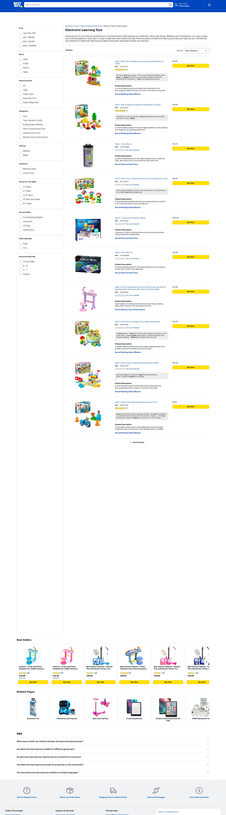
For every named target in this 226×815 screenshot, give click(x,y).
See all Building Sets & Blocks (128, 94)
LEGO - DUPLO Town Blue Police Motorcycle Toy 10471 (136, 402)
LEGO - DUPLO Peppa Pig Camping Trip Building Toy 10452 (138, 105)
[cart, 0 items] (209, 4)
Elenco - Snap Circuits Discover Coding (130, 218)
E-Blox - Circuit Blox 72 (123, 252)
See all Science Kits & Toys (126, 164)
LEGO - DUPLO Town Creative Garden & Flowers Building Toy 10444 (141, 178)
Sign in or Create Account (168, 812)
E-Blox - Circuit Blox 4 (123, 144)
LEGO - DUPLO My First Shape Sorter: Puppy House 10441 (137, 322)
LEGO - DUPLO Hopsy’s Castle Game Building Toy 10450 (137, 363)
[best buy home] (18, 4)
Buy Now (190, 66)
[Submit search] (170, 4)
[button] (182, 4)
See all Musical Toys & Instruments (130, 309)
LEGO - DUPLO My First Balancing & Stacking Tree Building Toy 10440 (139, 62)
